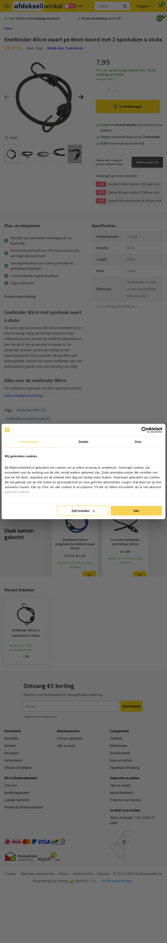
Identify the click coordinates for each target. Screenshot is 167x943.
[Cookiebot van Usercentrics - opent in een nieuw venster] (144, 430)
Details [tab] (84, 441)
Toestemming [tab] (28, 441)
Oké (136, 511)
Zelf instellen (80, 511)
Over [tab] (138, 441)
